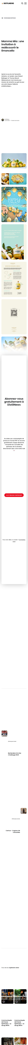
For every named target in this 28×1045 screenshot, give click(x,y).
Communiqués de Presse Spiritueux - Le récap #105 (6, 1022)
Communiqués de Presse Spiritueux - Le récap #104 (19, 1022)
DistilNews (7, 119)
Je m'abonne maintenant (14, 495)
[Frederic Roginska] (4, 1002)
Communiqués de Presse (10, 18)
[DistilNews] (2, 120)
